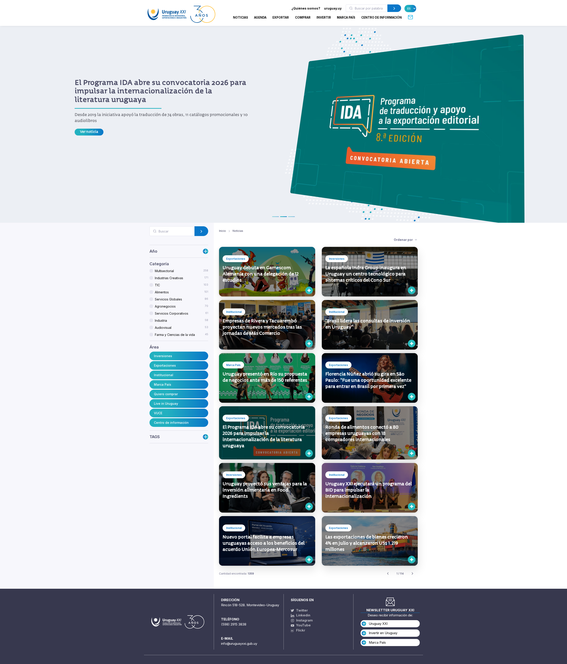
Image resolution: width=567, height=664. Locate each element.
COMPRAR (303, 17)
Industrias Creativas (181, 278)
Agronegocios (181, 306)
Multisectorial (181, 271)
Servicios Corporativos (181, 313)
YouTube (303, 625)
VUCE (158, 413)
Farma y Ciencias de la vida (181, 335)
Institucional (163, 375)
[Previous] (388, 574)
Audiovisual (181, 327)
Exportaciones (165, 365)
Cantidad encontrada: (236, 573)
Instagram (304, 620)
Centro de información (171, 422)
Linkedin (302, 615)
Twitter (301, 610)
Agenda (260, 17)
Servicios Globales (181, 299)
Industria (181, 320)
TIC (181, 285)
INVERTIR (324, 17)
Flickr (299, 630)
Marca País (162, 384)
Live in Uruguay (166, 403)
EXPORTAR (280, 17)
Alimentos (181, 292)
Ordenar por (404, 240)
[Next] (412, 574)
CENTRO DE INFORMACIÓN (381, 17)
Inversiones (163, 356)
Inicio (222, 230)
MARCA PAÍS (346, 17)
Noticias (240, 17)
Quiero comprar (166, 394)
